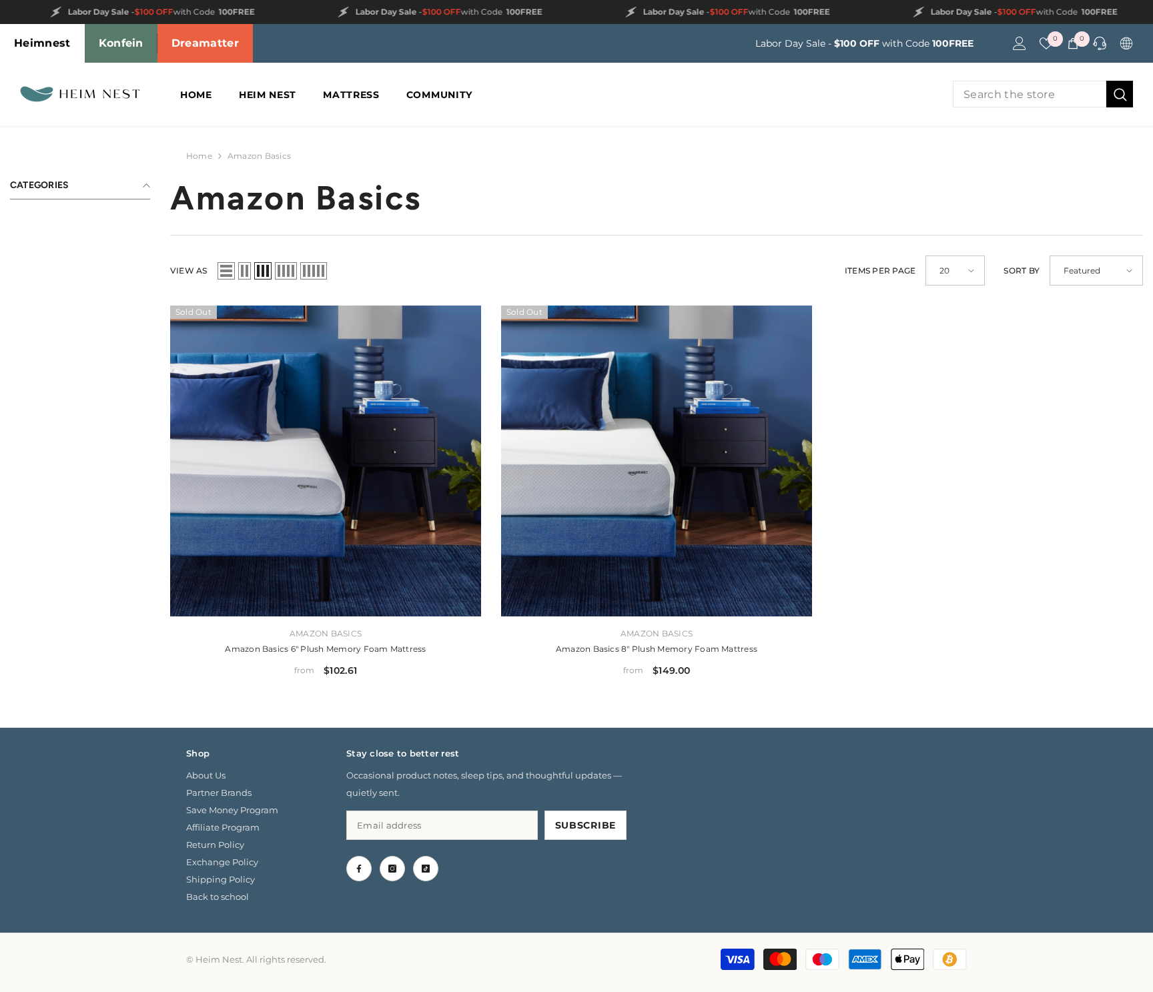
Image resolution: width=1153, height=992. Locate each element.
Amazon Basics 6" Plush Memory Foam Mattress (325, 649)
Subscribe (585, 825)
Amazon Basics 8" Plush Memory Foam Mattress (656, 649)
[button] (226, 271)
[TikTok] (425, 868)
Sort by (1022, 271)
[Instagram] (392, 868)
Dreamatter (205, 43)
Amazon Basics (259, 156)
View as (189, 271)
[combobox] (1029, 94)
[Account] (1019, 43)
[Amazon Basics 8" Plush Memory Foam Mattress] (656, 461)
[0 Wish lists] (1046, 43)
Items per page (880, 271)
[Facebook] (359, 868)
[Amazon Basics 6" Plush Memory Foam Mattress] (325, 461)
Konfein (121, 43)
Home (199, 156)
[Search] (1043, 94)
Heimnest (42, 43)
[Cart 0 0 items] (1073, 43)
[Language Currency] (1126, 43)
